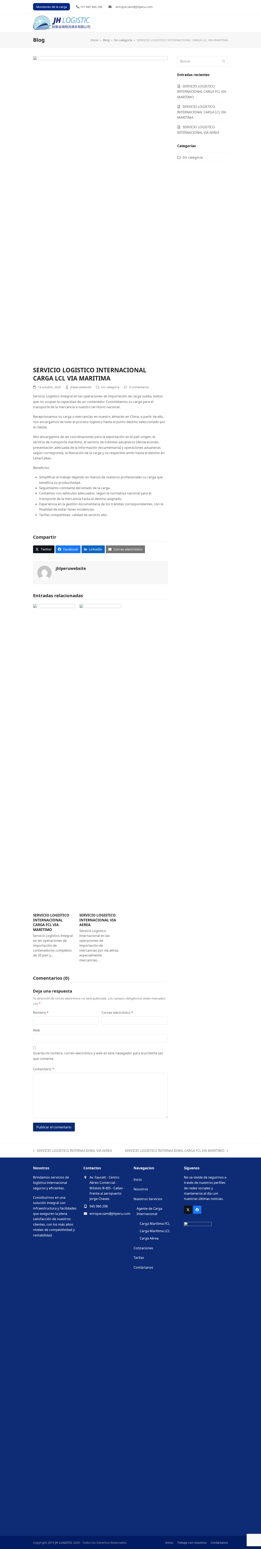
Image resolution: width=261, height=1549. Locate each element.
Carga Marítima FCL (155, 1223)
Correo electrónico (117, 1012)
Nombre (41, 1012)
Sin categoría (110, 387)
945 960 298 (99, 1206)
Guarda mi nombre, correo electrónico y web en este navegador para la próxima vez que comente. (98, 1056)
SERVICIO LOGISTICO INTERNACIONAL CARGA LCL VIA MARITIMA (201, 112)
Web (36, 1030)
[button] (43, 549)
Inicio (138, 1179)
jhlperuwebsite (80, 387)
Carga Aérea (149, 1238)
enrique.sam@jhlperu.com (110, 1213)
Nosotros (141, 1189)
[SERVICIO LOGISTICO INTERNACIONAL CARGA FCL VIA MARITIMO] (54, 756)
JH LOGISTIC (63, 1542)
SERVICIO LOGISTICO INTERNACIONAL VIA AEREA (97, 920)
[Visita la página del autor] (44, 572)
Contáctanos (143, 1267)
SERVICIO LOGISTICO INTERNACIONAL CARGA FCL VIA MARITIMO (51, 922)
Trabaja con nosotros (192, 1542)
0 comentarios (139, 387)
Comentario (43, 1069)
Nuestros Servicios (148, 1199)
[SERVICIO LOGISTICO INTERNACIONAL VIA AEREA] (100, 756)
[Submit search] (223, 61)
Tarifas (139, 1257)
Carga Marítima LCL (155, 1231)
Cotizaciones (143, 1248)
